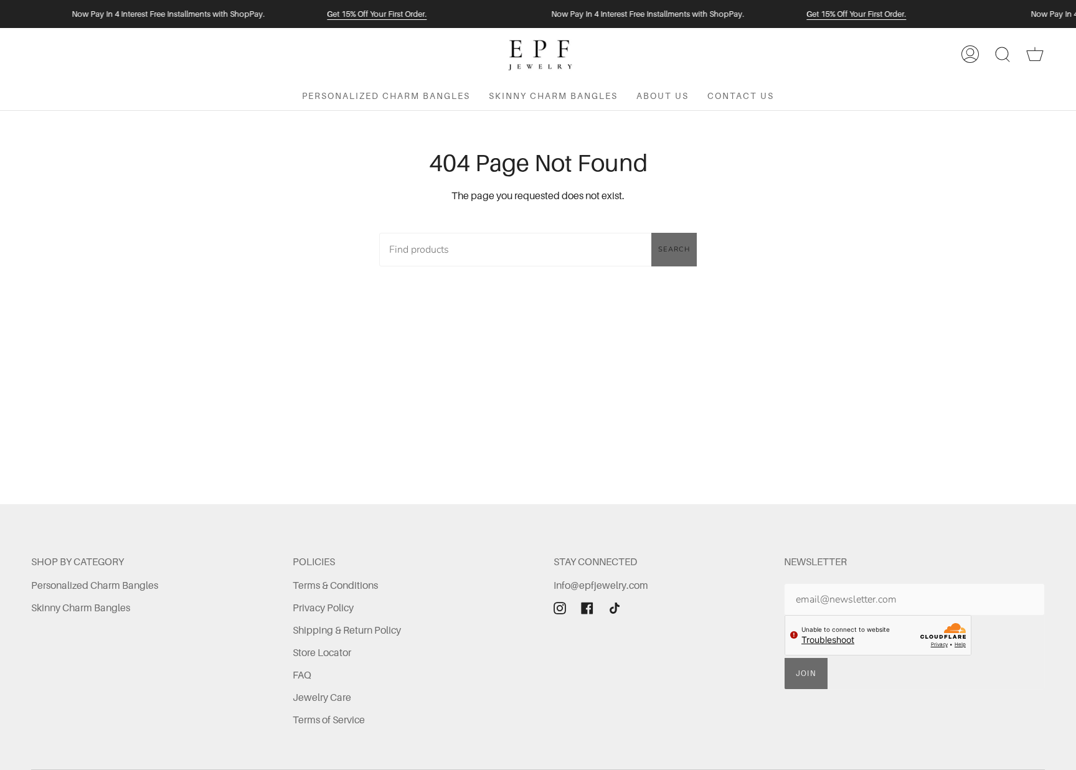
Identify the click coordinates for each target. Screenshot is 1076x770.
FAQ (302, 675)
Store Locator (322, 652)
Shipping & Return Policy (347, 630)
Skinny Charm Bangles (80, 607)
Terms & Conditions (335, 585)
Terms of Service (329, 719)
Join (806, 673)
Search (674, 249)
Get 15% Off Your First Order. (377, 14)
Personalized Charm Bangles (94, 585)
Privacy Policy (323, 607)
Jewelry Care (322, 697)
